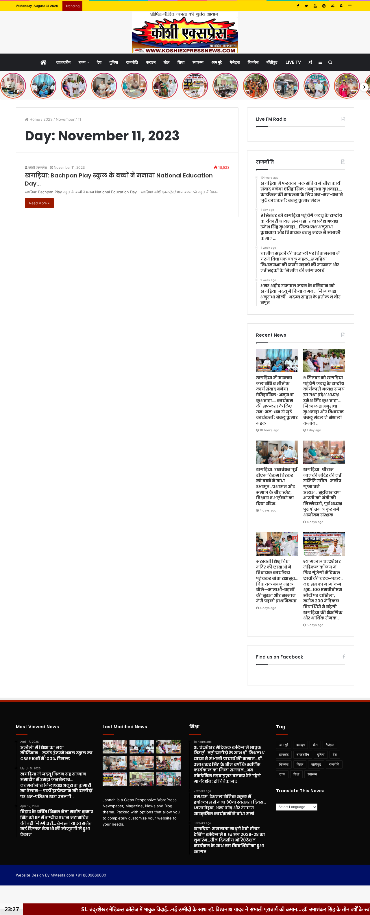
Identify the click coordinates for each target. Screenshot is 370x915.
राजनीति (132, 62)
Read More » (39, 203)
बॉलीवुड (272, 62)
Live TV (293, 62)
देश (99, 62)
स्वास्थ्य (198, 62)
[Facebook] (297, 6)
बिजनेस (253, 62)
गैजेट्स (235, 62)
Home (34, 119)
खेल (166, 62)
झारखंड (283, 754)
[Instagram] (323, 6)
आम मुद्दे (217, 62)
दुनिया (114, 62)
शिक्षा (180, 62)
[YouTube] (315, 6)
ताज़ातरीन (63, 62)
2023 (48, 119)
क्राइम (151, 62)
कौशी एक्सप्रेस (37, 167)
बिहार (300, 764)
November (65, 119)
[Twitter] (306, 6)
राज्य (82, 62)
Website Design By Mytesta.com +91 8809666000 (61, 875)
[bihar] (185, 32)
